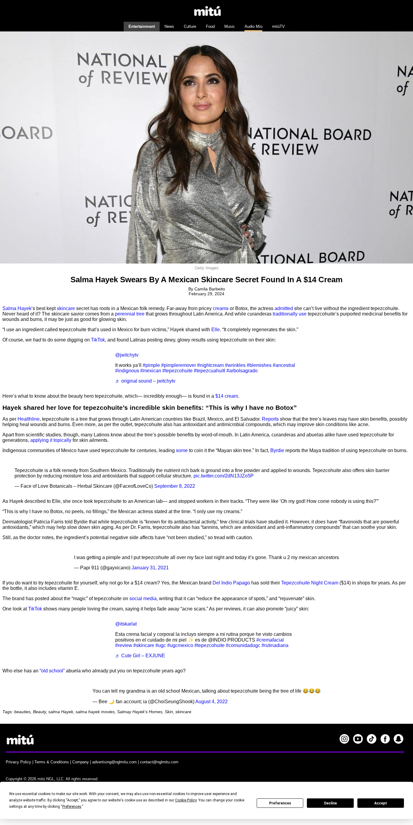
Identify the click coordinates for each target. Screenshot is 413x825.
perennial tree (130, 313)
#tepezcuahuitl (209, 370)
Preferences (280, 803)
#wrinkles (235, 365)
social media (143, 598)
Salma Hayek (16, 308)
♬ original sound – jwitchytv (145, 380)
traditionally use (290, 313)
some (182, 450)
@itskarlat (126, 623)
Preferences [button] (71, 806)
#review (123, 645)
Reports (270, 419)
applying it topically (50, 440)
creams (221, 308)
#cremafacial (270, 639)
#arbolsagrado (242, 370)
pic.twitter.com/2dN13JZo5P (223, 475)
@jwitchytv (126, 355)
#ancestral (284, 365)
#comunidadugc (243, 645)
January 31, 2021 (150, 567)
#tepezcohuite (177, 370)
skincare (66, 308)
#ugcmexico (180, 645)
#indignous (127, 370)
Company (80, 762)
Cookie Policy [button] (186, 800)
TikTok (98, 339)
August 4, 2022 (211, 701)
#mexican (150, 370)
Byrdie (277, 450)
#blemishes (259, 365)
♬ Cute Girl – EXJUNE (140, 655)
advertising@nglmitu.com (114, 762)
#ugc (160, 645)
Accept (380, 803)
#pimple (151, 365)
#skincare (143, 645)
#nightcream (210, 365)
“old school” (52, 670)
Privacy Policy (18, 762)
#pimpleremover (178, 365)
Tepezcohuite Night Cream (309, 582)
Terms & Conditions (51, 762)
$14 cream (226, 396)
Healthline (29, 419)
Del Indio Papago (231, 582)
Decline (330, 803)
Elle (215, 329)
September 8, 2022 (174, 486)
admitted (284, 308)
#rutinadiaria (275, 645)
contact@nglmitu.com (159, 762)
